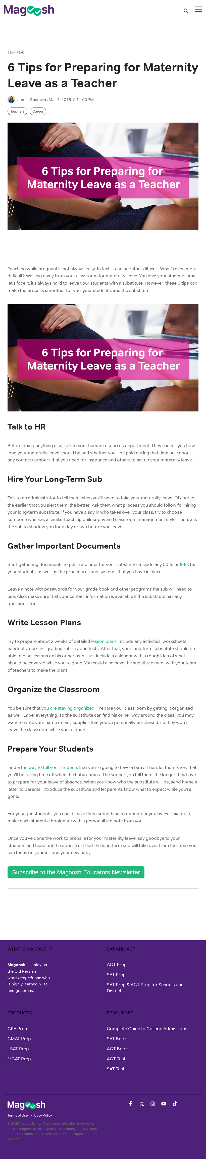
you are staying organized (67, 708)
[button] (198, 9)
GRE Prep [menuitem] (17, 1028)
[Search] (186, 11)
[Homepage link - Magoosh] (26, 1107)
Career (37, 111)
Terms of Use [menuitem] (18, 1115)
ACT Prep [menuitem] (117, 964)
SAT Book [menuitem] (117, 1038)
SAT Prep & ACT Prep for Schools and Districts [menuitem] (146, 987)
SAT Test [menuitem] (115, 1069)
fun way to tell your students (49, 767)
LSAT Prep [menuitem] (18, 1048)
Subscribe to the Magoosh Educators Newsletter (76, 872)
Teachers (17, 111)
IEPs (184, 564)
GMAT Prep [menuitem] (19, 1038)
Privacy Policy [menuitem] (41, 1115)
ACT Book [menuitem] (117, 1048)
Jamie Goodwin (31, 99)
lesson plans (104, 641)
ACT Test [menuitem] (116, 1059)
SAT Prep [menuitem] (116, 974)
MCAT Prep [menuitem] (19, 1059)
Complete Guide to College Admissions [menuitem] (147, 1028)
